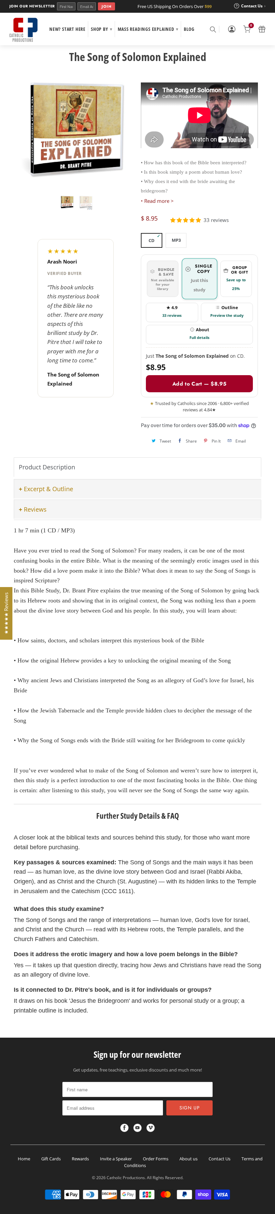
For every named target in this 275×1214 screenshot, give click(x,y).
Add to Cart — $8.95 (199, 384)
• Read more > (157, 200)
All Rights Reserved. (165, 1177)
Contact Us (219, 1159)
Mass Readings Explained (148, 29)
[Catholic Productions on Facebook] (124, 1127)
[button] (185, 220)
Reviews (35, 509)
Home (24, 1159)
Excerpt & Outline (48, 489)
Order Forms (155, 1159)
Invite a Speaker (116, 1159)
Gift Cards (51, 1159)
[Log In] (231, 29)
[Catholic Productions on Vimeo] (150, 1127)
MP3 (176, 240)
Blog (189, 29)
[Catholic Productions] (23, 30)
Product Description (47, 467)
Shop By (101, 29)
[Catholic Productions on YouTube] (137, 1127)
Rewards (80, 1159)
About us (188, 1159)
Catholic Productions (126, 1177)
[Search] (212, 29)
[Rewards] (262, 29)
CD (152, 240)
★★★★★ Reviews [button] (6, 613)
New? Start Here (67, 29)
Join (106, 6)
